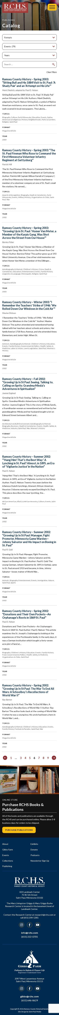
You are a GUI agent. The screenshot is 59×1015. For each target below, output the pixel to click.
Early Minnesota (24, 117)
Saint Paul (13, 122)
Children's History (30, 269)
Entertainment (28, 271)
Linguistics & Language (11, 274)
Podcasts (35, 855)
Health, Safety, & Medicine (37, 655)
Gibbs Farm (7, 849)
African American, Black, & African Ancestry (20, 501)
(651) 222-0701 (29, 936)
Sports (13, 583)
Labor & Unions (17, 348)
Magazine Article (9, 131)
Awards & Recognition (11, 195)
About (5, 844)
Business (15, 426)
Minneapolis (26, 274)
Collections (7, 860)
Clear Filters (52, 72)
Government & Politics (30, 346)
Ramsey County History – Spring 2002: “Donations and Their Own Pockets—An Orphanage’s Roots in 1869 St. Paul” (26, 614)
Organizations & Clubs (40, 197)
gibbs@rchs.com (29, 996)
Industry (14, 428)
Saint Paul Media (35, 1011)
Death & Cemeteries (38, 195)
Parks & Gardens (48, 119)
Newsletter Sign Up (40, 860)
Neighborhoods (34, 119)
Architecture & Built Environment (15, 424)
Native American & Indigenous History (27, 118)
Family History (46, 271)
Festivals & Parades (23, 729)
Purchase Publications (19, 830)
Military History (24, 197)
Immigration (43, 580)
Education (36, 117)
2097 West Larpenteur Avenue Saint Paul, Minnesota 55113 (29, 980)
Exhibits (34, 844)
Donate (34, 849)
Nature (51, 580)
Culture (14, 117)
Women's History (38, 428)
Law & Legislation (31, 348)
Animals (5, 580)
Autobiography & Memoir (12, 269)
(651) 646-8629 (29, 1000)
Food (4, 655)
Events (43, 117)
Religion (5, 122)
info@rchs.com (29, 932)
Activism (5, 344)
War (8, 199)
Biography (6, 117)
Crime (41, 269)
